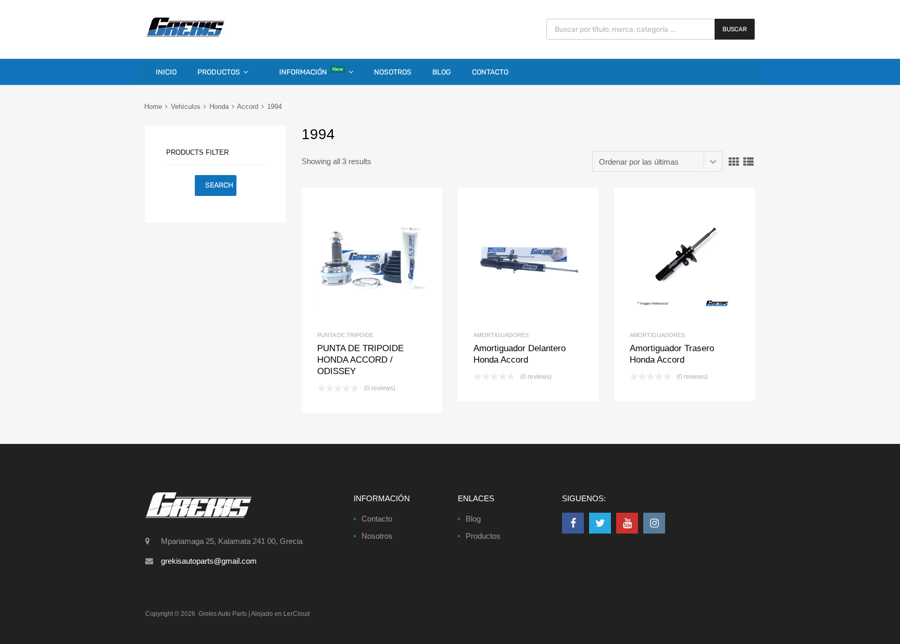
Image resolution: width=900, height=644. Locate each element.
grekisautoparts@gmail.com (209, 560)
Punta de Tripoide (345, 335)
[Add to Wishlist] (354, 258)
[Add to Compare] (372, 258)
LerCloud (296, 613)
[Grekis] (185, 35)
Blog (441, 72)
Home (153, 106)
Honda (219, 106)
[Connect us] (573, 523)
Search (219, 185)
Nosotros (392, 72)
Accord (247, 106)
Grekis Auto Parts (222, 613)
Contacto (490, 72)
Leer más (389, 258)
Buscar (734, 29)
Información (311, 71)
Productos (218, 72)
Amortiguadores (501, 335)
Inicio (166, 72)
